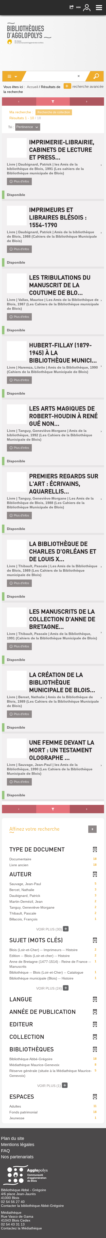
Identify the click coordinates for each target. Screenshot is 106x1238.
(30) (49, 929)
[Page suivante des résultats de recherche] (87, 101)
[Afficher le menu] (99, 8)
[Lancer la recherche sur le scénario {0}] (94, 76)
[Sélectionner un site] (79, 7)
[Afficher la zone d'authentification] (87, 7)
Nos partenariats (17, 1156)
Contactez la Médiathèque (21, 1228)
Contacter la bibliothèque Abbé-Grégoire (32, 1206)
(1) (49, 1086)
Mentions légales (17, 1144)
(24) (49, 988)
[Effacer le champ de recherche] (79, 76)
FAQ (5, 1150)
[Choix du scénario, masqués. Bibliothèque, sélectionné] (14, 76)
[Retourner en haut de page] (92, 829)
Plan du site (12, 1138)
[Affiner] (53, 101)
